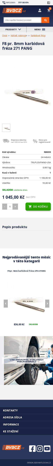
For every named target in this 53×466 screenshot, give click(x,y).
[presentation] (6, 304)
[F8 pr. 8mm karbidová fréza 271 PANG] (26, 92)
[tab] (26, 410)
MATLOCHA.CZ (44, 462)
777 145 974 (23, 2)
